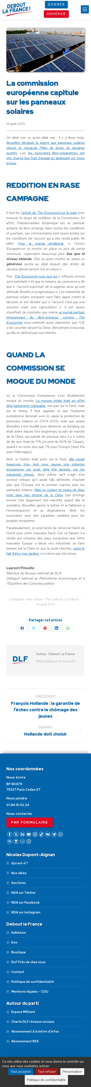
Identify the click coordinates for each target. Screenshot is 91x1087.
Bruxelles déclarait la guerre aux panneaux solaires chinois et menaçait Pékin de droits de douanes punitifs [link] (45, 147)
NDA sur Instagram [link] (25, 912)
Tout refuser (47, 1071)
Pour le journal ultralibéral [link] (40, 243)
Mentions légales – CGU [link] (29, 991)
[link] (85, 9)
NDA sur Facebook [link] (25, 902)
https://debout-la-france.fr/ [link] (56, 661)
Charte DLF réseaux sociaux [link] (32, 1022)
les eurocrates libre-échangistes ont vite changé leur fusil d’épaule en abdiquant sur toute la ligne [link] (45, 158)
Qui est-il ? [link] (19, 863)
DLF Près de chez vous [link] (28, 962)
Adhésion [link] (18, 932)
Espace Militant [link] (23, 1012)
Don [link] (14, 942)
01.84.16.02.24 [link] (17, 805)
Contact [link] (17, 972)
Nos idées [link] (18, 873)
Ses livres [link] (18, 883)
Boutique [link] (18, 952)
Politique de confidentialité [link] (32, 982)
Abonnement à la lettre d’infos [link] (35, 1031)
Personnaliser (72, 1071)
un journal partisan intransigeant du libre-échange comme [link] (45, 317)
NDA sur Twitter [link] (23, 893)
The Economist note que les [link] (35, 276)
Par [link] (62, 599)
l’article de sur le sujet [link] (49, 213)
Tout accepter (20, 1071)
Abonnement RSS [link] (25, 1041)
